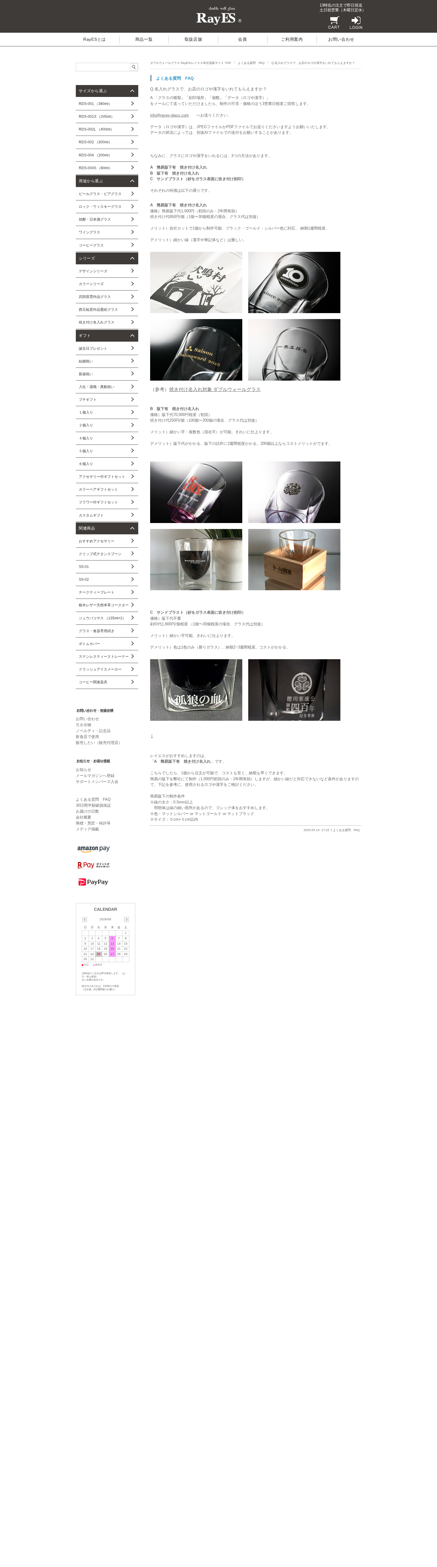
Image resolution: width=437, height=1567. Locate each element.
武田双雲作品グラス (95, 297)
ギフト (85, 335)
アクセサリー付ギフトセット (102, 477)
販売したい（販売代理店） (99, 742)
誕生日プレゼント (93, 348)
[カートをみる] (332, 27)
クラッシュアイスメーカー (100, 669)
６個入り (86, 464)
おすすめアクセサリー (96, 541)
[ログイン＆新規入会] (354, 27)
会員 (242, 39)
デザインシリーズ (93, 271)
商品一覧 (144, 39)
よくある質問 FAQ (251, 63)
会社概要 (83, 817)
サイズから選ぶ (93, 91)
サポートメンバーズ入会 (97, 781)
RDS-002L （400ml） (96, 129)
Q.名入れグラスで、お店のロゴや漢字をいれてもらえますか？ (208, 89)
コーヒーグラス (91, 245)
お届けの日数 (87, 811)
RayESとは (94, 39)
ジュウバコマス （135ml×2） (102, 618)
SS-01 (84, 567)
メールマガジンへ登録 (95, 775)
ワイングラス (89, 232)
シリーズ (87, 258)
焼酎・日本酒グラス (95, 219)
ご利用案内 (292, 39)
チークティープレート (96, 592)
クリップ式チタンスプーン (100, 554)
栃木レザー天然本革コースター (104, 605)
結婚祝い (86, 361)
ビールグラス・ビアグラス (100, 194)
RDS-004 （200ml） (95, 155)
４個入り (86, 438)
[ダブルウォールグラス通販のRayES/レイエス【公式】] (218, 24)
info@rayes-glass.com (169, 115)
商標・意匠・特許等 (93, 823)
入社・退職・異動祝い (96, 387)
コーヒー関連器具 (93, 682)
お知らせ (83, 769)
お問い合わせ (341, 39)
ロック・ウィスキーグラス (100, 207)
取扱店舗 (193, 39)
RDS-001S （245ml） (96, 116)
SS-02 (84, 579)
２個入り (86, 425)
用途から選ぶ (91, 181)
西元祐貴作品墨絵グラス (98, 309)
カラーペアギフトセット (98, 489)
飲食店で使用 (87, 736)
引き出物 (83, 725)
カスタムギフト (91, 515)
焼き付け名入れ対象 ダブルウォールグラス (215, 389)
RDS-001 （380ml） (95, 104)
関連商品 (87, 528)
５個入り (86, 451)
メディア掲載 (87, 829)
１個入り (86, 412)
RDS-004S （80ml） (95, 168)
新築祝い (86, 374)
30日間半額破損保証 (93, 805)
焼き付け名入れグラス (96, 322)
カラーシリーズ (91, 284)
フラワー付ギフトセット (98, 502)
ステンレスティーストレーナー (104, 656)
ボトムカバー (89, 644)
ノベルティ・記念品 (93, 730)
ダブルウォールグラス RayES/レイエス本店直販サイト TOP (190, 63)
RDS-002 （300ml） (95, 142)
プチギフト (88, 400)
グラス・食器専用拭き (96, 631)
